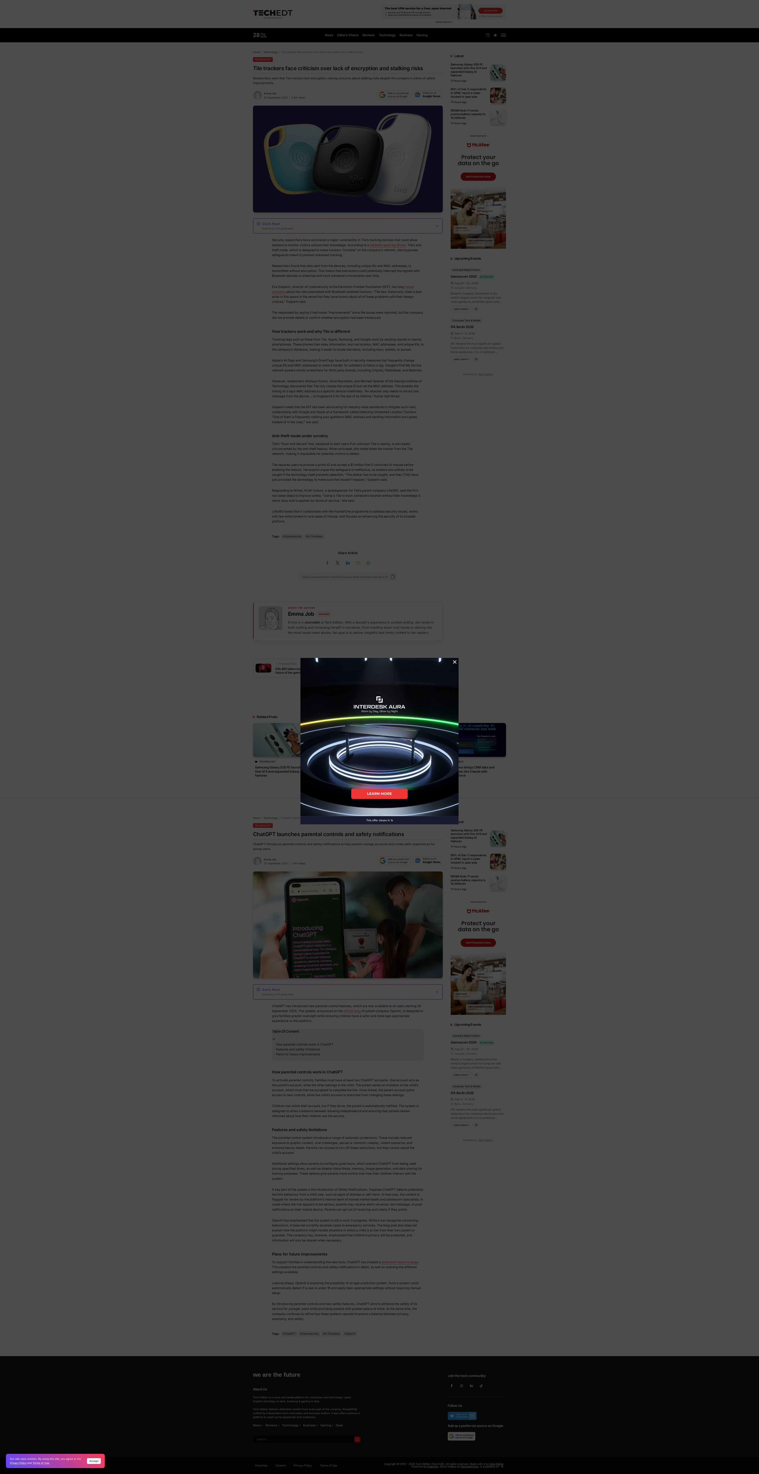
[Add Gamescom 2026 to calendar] (476, 309)
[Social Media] (451, 1386)
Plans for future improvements (298, 1054)
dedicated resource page (399, 1262)
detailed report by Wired (388, 245)
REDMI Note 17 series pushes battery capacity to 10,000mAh (468, 114)
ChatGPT (290, 1333)
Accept (93, 1461)
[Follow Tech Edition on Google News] (427, 95)
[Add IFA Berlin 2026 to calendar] (476, 359)
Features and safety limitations (298, 1049)
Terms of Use (41, 1463)
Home (256, 52)
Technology (271, 52)
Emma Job (270, 93)
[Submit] (357, 1439)
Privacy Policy (18, 1463)
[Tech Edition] (273, 14)
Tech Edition (485, 374)
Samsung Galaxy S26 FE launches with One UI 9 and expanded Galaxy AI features (469, 70)
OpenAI (350, 1333)
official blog (352, 1011)
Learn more (462, 308)
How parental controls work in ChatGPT (304, 1044)
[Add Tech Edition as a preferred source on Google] (393, 95)
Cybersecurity (293, 536)
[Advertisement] (379, 701)
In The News (315, 536)
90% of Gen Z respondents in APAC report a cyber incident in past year (468, 92)
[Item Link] (498, 72)
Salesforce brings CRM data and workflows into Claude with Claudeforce (471, 771)
